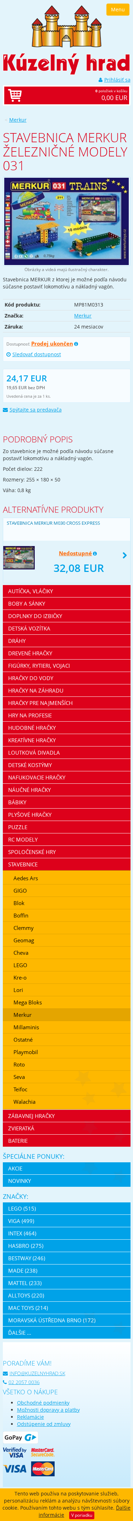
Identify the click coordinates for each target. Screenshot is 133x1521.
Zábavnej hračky (31, 1115)
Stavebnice (23, 864)
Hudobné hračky (32, 727)
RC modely (23, 839)
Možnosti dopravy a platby (48, 1409)
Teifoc (20, 1089)
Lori (18, 989)
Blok (18, 902)
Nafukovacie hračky (36, 777)
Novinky (19, 1180)
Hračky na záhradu (35, 690)
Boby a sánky (26, 603)
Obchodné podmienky (43, 1402)
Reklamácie (30, 1416)
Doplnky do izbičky (35, 615)
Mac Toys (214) (28, 1307)
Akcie (15, 1168)
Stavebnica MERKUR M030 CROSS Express (53, 523)
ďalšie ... (19, 1332)
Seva (19, 1076)
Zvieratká (21, 1128)
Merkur (18, 119)
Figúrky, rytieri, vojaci (39, 665)
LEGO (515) (22, 1208)
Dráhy (17, 640)
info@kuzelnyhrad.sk (37, 1373)
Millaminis (26, 1027)
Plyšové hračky (29, 814)
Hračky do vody (30, 678)
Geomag (23, 940)
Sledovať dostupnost (36, 354)
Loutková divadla (34, 752)
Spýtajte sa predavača (36, 409)
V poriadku (81, 1515)
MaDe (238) (22, 1270)
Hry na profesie (30, 715)
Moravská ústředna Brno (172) (51, 1320)
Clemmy (23, 927)
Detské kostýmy (30, 764)
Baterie (18, 1140)
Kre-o (20, 977)
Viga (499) (21, 1220)
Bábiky (17, 802)
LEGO (20, 965)
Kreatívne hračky (32, 740)
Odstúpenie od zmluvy (44, 1424)
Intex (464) (22, 1233)
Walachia (24, 1101)
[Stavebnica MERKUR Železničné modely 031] (66, 221)
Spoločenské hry (32, 851)
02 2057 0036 (24, 1382)
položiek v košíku (111, 95)
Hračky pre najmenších (40, 702)
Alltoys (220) (26, 1295)
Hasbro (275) (25, 1245)
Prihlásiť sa (117, 79)
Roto (19, 1064)
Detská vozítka (29, 628)
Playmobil (25, 1052)
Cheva (20, 952)
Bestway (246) (26, 1258)
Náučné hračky (29, 789)
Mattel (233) (24, 1282)
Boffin (20, 915)
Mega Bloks (27, 1002)
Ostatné (23, 1039)
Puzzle (17, 827)
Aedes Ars (25, 878)
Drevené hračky (30, 653)
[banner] (67, 25)
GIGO (20, 890)
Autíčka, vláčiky (30, 591)
